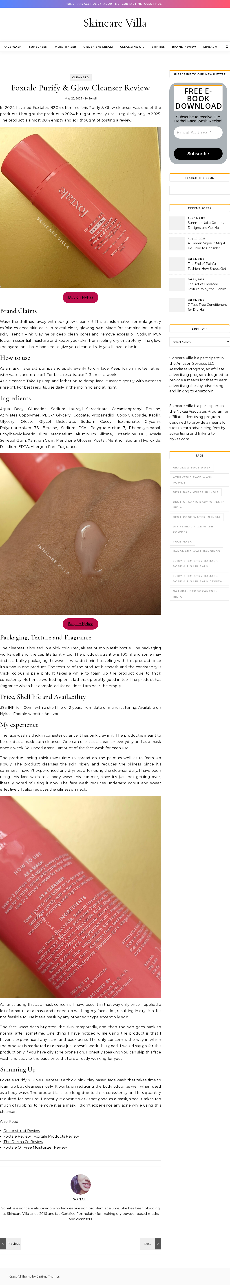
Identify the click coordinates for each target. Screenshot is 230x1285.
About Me (111, 3)
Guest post (154, 3)
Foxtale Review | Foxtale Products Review (41, 1136)
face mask (182, 541)
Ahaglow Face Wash (192, 467)
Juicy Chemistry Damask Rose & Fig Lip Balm (195, 563)
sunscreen (38, 47)
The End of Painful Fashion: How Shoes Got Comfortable (207, 267)
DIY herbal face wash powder (193, 529)
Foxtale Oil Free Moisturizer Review (35, 1147)
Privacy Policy (89, 3)
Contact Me (132, 3)
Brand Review (184, 47)
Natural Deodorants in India (195, 594)
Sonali (92, 98)
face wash (13, 47)
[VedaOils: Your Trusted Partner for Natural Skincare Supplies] (10, 1243)
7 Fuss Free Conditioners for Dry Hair (207, 307)
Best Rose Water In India (197, 517)
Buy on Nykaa (80, 297)
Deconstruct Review (21, 1131)
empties (158, 47)
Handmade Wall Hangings (196, 551)
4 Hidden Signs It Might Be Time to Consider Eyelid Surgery (206, 246)
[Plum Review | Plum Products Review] (151, 1243)
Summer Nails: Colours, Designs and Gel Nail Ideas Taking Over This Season (206, 226)
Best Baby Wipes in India (196, 492)
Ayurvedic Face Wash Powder (193, 480)
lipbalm (210, 47)
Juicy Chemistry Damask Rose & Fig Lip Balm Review (198, 578)
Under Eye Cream (98, 47)
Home (70, 3)
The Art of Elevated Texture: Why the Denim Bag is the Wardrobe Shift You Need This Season (208, 287)
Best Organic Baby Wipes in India (199, 504)
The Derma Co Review (23, 1142)
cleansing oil (132, 47)
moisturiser (65, 47)
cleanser (80, 77)
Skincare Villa (115, 23)
